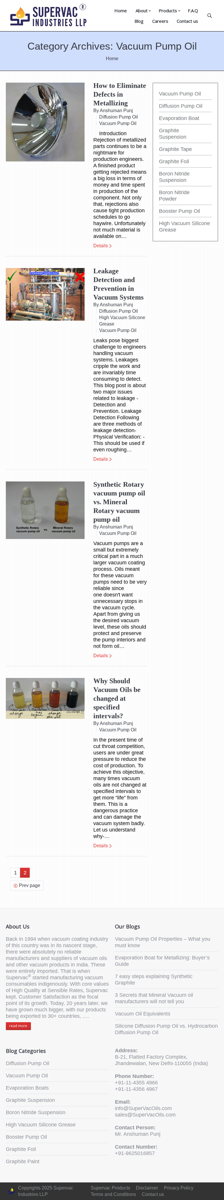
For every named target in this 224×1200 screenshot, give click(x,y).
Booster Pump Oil (179, 211)
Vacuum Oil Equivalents (142, 1014)
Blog (139, 21)
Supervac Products (110, 1187)
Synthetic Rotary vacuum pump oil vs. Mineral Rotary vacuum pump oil (119, 502)
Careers (160, 21)
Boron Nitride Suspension (35, 1112)
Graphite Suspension (30, 1100)
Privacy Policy (178, 1187)
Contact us (187, 21)
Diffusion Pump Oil (118, 116)
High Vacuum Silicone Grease (122, 320)
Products (168, 10)
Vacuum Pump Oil (117, 123)
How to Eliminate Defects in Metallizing (119, 94)
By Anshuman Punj (113, 110)
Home (120, 10)
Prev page (29, 885)
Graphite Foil (174, 161)
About (142, 10)
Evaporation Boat (179, 118)
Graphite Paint (22, 1161)
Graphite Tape (175, 149)
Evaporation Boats (27, 1088)
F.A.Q (193, 10)
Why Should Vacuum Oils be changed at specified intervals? (117, 698)
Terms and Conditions (113, 1194)
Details (100, 245)
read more (18, 1025)
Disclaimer (147, 1187)
